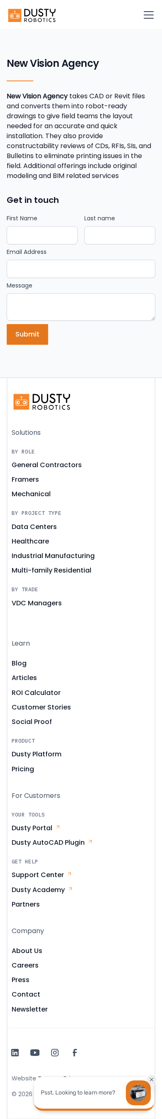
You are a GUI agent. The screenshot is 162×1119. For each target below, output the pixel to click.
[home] (32, 15)
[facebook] (74, 1052)
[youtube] (35, 1052)
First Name (22, 218)
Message (19, 285)
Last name (99, 218)
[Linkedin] (15, 1052)
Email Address (27, 252)
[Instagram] (55, 1052)
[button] (147, 15)
